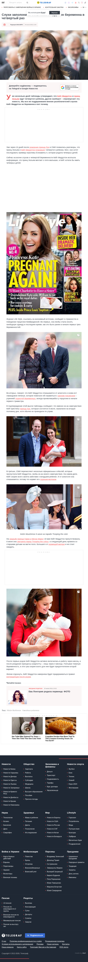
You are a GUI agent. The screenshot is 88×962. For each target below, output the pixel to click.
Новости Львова (9, 784)
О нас (4, 941)
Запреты (72, 870)
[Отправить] (27, 2)
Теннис (71, 776)
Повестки (29, 856)
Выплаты (29, 776)
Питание (28, 821)
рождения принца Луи (39, 147)
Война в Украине (10, 851)
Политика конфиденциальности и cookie (26, 941)
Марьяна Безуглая (54, 887)
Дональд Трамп (53, 860)
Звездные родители (35, 688)
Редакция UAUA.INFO (16, 24)
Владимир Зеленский (55, 856)
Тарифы (50, 783)
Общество (29, 764)
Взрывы (6, 862)
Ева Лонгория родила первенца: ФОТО (49, 691)
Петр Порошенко (53, 879)
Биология (7, 825)
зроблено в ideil (80, 953)
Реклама (40, 944)
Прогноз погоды (31, 799)
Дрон (5, 829)
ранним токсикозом (66, 396)
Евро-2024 (73, 784)
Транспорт (51, 775)
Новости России (53, 825)
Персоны (50, 851)
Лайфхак (72, 836)
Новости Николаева (11, 805)
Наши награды (53, 944)
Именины (72, 877)
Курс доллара (52, 787)
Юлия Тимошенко (54, 883)
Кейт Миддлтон (64, 96)
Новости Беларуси (54, 836)
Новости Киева (9, 769)
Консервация (30, 907)
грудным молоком (48, 479)
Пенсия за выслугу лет (10, 925)
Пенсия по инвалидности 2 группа (9, 909)
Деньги (49, 771)
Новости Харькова (10, 773)
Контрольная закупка (54, 7)
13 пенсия (7, 903)
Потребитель (74, 821)
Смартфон (7, 833)
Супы (27, 910)
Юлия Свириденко (54, 890)
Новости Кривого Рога (10, 793)
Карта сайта (22, 947)
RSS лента (64, 947)
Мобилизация (31, 851)
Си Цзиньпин (52, 864)
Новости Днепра (10, 776)
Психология (30, 829)
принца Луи (25, 409)
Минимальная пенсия (12, 920)
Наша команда (8, 947)
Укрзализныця (52, 790)
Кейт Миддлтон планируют (33, 150)
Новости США (52, 821)
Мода (71, 825)
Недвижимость (53, 779)
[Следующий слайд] (86, 7)
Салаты (28, 918)
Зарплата (29, 769)
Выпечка (28, 903)
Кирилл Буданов (53, 875)
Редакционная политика (54, 941)
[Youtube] (75, 2)
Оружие (6, 870)
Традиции (72, 866)
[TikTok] (85, 2)
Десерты (28, 914)
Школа (27, 788)
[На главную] (44, 2)
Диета (27, 825)
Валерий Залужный (55, 872)
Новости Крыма (9, 801)
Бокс (70, 773)
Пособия (28, 795)
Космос (6, 821)
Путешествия (74, 829)
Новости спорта (75, 764)
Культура (72, 833)
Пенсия (5, 898)
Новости (6, 764)
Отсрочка (29, 864)
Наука (5, 813)
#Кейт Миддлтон (14, 710)
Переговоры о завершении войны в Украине (22, 7)
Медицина (29, 784)
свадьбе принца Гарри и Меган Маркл (26, 539)
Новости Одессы (10, 780)
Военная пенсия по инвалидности (11, 916)
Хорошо (55, 13)
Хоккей (71, 780)
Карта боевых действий (8, 857)
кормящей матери (57, 544)
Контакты (66, 944)
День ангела (73, 874)
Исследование (31, 833)
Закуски (28, 922)
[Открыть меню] (3, 2)
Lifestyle (71, 813)
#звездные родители (30, 710)
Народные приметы (76, 862)
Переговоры (8, 866)
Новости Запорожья (11, 788)
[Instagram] (81, 2)
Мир (47, 813)
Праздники (72, 851)
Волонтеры (7, 874)
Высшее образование (34, 792)
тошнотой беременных (25, 398)
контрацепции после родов (18, 677)
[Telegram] (72, 2)
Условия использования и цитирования (17, 944)
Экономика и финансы (52, 765)
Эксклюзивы (73, 7)
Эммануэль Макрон (54, 868)
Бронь (27, 860)
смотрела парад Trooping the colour (33, 542)
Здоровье (29, 813)
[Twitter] (78, 2)
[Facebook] (65, 2)
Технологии (8, 818)
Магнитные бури (75, 840)
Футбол (71, 769)
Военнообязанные (32, 868)
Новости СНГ (52, 829)
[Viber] (69, 3)
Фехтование (73, 788)
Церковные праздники (73, 857)
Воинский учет (30, 872)
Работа (28, 773)
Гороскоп (72, 818)
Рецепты (28, 898)
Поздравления (74, 844)
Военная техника (10, 877)
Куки (43, 13)
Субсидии (29, 780)
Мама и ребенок (31, 818)
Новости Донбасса (10, 797)
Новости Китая (53, 833)
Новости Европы (53, 818)
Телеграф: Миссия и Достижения (43, 947)
